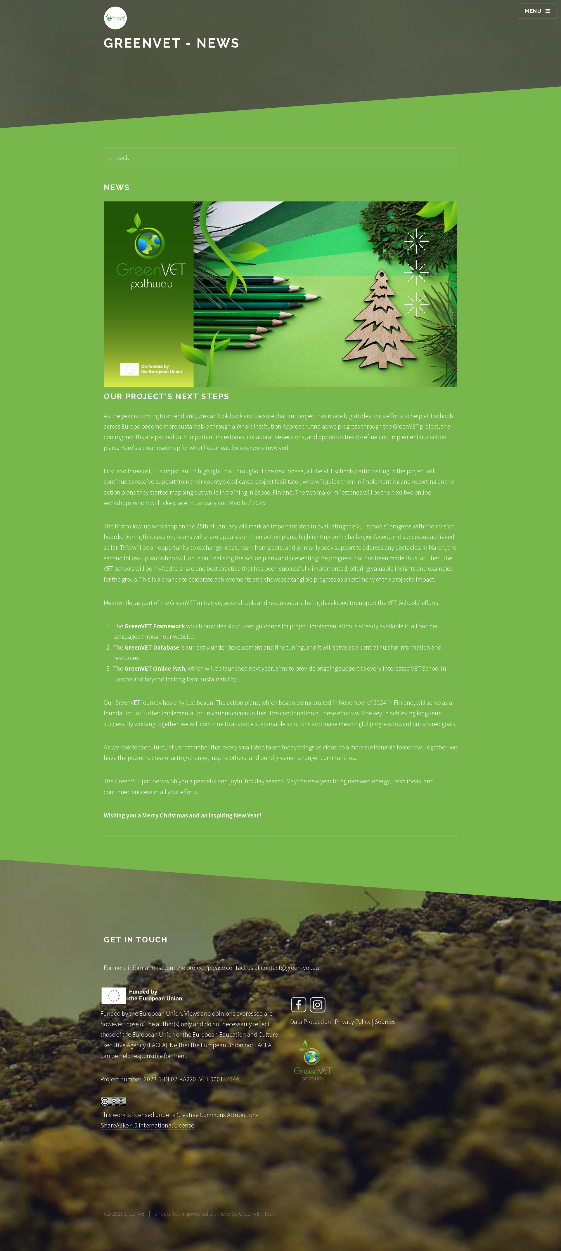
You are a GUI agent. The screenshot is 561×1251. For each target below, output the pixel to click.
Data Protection (310, 1021)
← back (119, 158)
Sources (385, 1021)
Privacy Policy (353, 1021)
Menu (533, 11)
